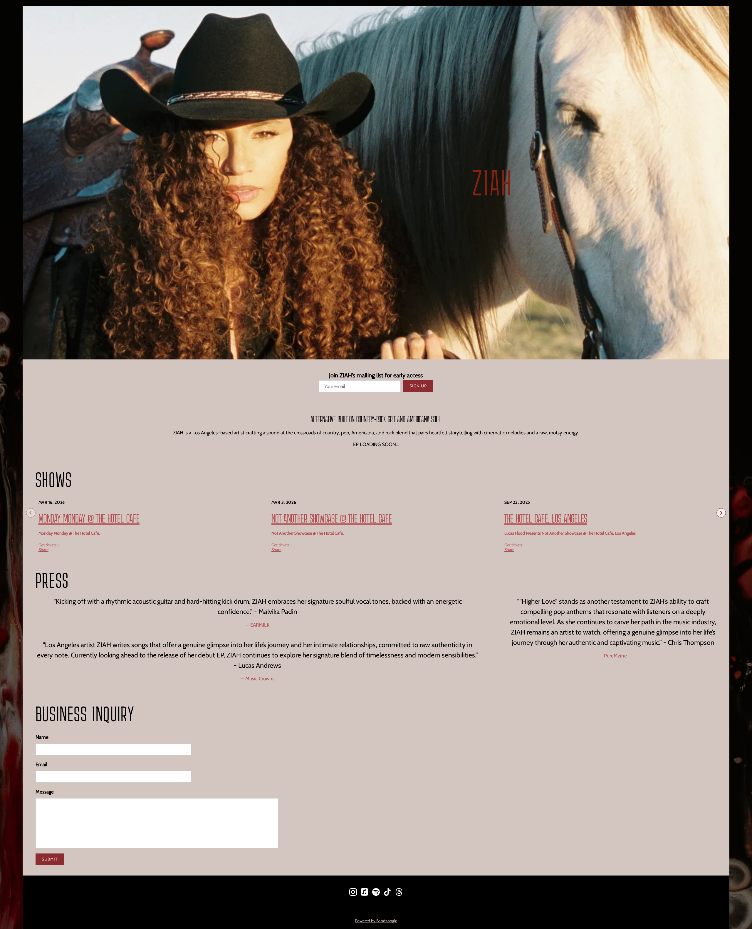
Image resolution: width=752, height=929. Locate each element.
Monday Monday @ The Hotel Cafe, (69, 533)
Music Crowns (259, 679)
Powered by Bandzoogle (376, 920)
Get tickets (47, 545)
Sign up (418, 386)
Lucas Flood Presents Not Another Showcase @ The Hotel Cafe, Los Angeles (570, 533)
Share (43, 549)
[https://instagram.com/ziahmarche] (353, 893)
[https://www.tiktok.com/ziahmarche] (387, 893)
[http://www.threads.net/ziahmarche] (399, 893)
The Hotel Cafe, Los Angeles (545, 518)
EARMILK (260, 625)
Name (42, 737)
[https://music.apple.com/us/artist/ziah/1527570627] (364, 893)
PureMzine (615, 656)
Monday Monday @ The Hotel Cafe (89, 518)
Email (41, 764)
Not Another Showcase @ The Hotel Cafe (331, 518)
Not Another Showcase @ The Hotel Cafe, (307, 533)
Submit (50, 859)
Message (45, 792)
